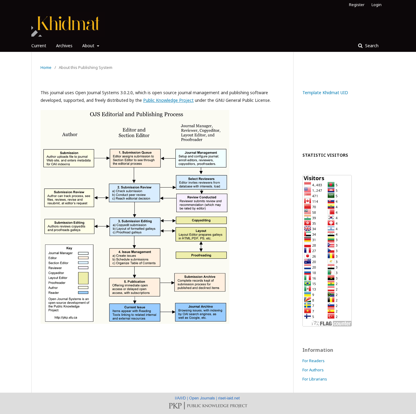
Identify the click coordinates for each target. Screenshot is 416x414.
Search (371, 45)
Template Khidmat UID (325, 92)
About (89, 45)
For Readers (313, 360)
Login (377, 4)
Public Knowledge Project (168, 100)
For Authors (313, 370)
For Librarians (314, 379)
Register (357, 4)
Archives (64, 45)
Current (38, 45)
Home (46, 67)
